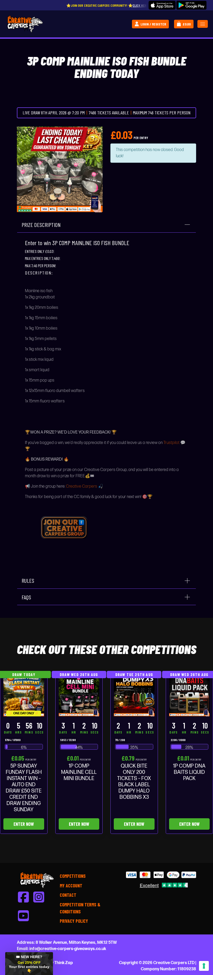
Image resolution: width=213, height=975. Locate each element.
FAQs (26, 597)
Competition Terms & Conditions (80, 908)
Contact (68, 895)
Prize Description (41, 224)
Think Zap (63, 962)
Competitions (73, 876)
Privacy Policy (74, 921)
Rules (28, 580)
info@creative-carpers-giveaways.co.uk (67, 948)
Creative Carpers (81, 486)
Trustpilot (171, 442)
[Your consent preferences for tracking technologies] (204, 966)
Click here (111, 5)
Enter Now (24, 824)
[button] (29, 963)
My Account (71, 885)
